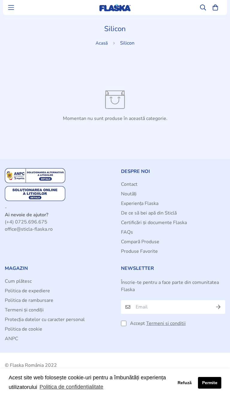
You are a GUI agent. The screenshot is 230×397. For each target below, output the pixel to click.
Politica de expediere (27, 291)
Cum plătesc (18, 281)
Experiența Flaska (139, 203)
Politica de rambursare (29, 300)
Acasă (102, 43)
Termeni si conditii (166, 323)
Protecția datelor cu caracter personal (45, 319)
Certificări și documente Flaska (154, 222)
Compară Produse (140, 241)
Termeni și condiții (24, 310)
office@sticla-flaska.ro (29, 229)
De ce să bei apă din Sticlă (149, 213)
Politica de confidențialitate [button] (71, 387)
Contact (129, 184)
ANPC (11, 338)
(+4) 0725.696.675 (26, 222)
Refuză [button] (185, 382)
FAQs (127, 232)
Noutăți (129, 194)
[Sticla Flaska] (115, 7)
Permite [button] (209, 382)
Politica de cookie (23, 329)
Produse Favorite (139, 251)
